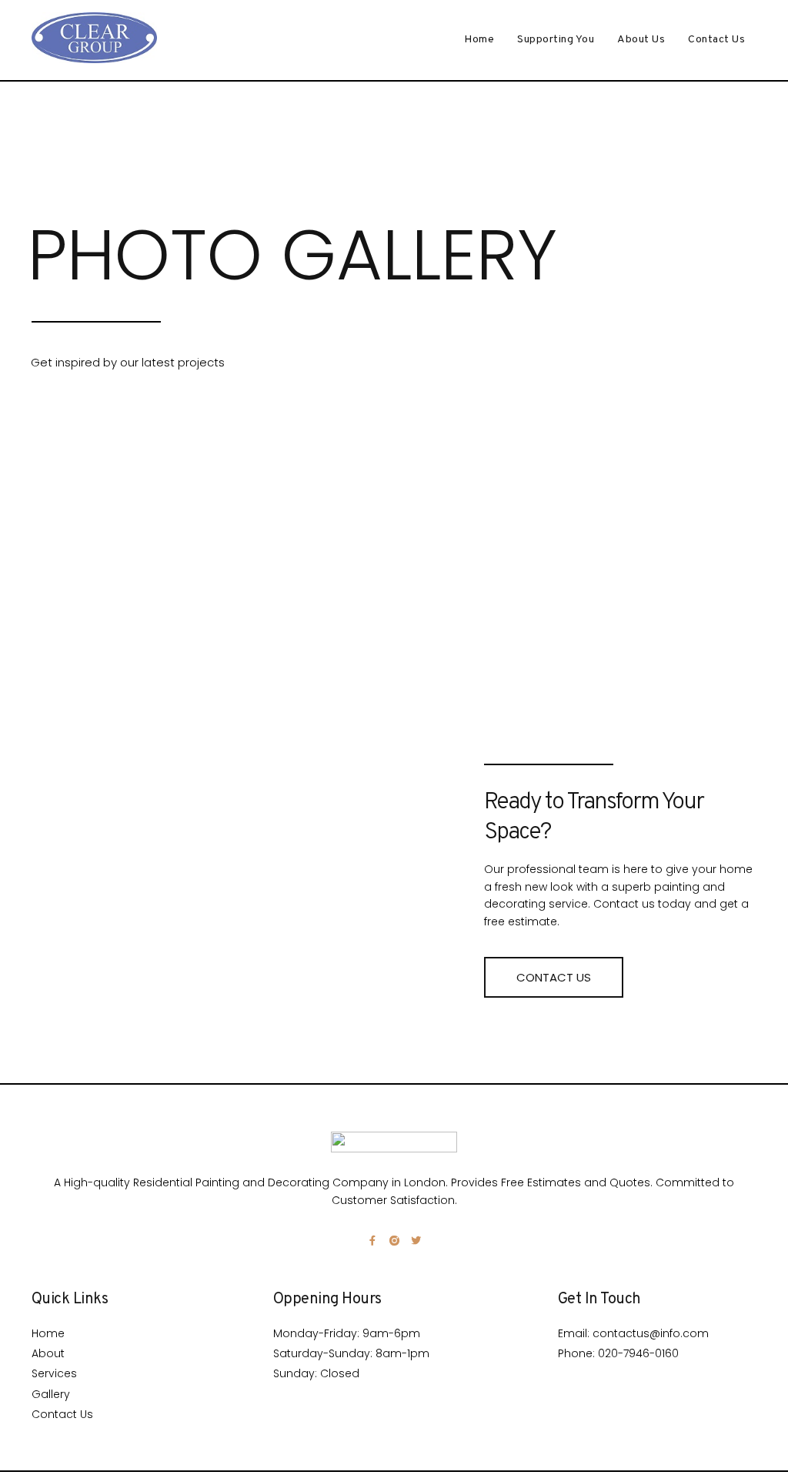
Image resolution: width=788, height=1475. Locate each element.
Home (479, 39)
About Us (641, 39)
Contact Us (716, 39)
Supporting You (555, 39)
